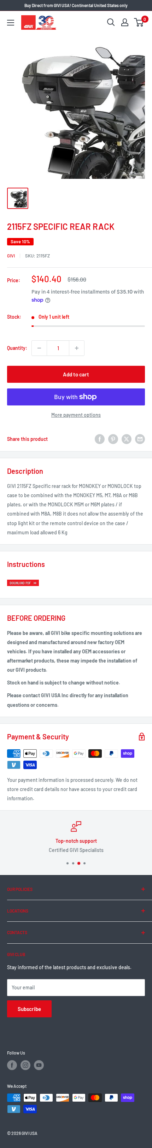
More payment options (76, 415)
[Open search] (111, 22)
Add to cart (76, 374)
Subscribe (29, 1009)
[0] (139, 22)
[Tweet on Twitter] (126, 439)
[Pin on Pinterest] (113, 439)
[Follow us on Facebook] (12, 1065)
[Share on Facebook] (100, 439)
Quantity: (17, 348)
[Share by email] (140, 439)
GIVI (11, 255)
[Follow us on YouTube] (39, 1065)
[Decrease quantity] (39, 348)
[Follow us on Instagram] (25, 1065)
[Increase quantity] (76, 348)
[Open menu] (10, 22)
